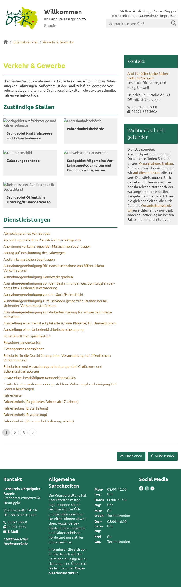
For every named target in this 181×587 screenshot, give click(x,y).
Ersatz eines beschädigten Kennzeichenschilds (39, 377)
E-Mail (13, 531)
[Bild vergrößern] (144, 488)
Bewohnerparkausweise (22, 342)
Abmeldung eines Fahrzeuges (26, 233)
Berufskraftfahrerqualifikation (26, 336)
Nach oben (133, 456)
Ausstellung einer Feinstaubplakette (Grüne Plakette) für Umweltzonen (59, 323)
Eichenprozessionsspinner (23, 348)
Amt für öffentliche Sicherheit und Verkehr (148, 75)
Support (171, 11)
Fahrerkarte (12, 395)
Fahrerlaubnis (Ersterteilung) (25, 408)
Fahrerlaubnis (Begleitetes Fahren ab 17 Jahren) (41, 401)
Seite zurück (164, 456)
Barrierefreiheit (124, 15)
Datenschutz (148, 15)
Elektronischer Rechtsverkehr (15, 541)
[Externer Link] (141, 489)
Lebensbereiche (25, 42)
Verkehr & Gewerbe (58, 42)
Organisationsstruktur (156, 163)
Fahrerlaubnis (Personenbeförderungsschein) (38, 421)
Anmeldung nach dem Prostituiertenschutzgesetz (42, 240)
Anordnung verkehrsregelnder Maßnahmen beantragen (47, 246)
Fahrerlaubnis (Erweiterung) (25, 414)
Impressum (169, 15)
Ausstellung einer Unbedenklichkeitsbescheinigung (43, 329)
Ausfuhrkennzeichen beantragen (29, 259)
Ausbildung (142, 11)
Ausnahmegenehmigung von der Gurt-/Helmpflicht (43, 294)
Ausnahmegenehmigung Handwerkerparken (38, 276)
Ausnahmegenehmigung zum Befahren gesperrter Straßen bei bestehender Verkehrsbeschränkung (55, 302)
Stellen (125, 11)
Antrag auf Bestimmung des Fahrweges (34, 252)
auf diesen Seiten (146, 172)
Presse (158, 11)
